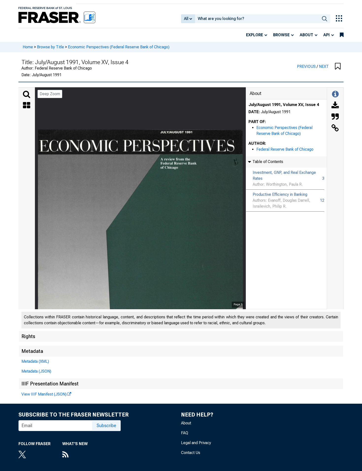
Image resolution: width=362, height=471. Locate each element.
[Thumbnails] (26, 105)
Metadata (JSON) (36, 371)
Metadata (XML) (35, 361)
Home (28, 47)
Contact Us (190, 452)
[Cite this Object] (335, 117)
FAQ (184, 433)
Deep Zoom (50, 93)
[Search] (26, 94)
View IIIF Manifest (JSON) (43, 394)
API (326, 35)
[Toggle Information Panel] (335, 94)
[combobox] (257, 18)
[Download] (335, 105)
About (306, 35)
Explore (254, 35)
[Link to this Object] (335, 128)
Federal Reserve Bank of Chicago (284, 149)
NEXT (324, 66)
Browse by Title (50, 47)
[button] (338, 66)
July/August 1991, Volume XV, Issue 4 (283, 104)
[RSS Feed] (75, 455)
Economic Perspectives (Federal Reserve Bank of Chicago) (118, 47)
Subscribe (106, 425)
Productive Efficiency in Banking (280, 194)
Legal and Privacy (196, 442)
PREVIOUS (307, 66)
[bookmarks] (342, 35)
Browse (281, 35)
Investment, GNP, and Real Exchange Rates (284, 175)
